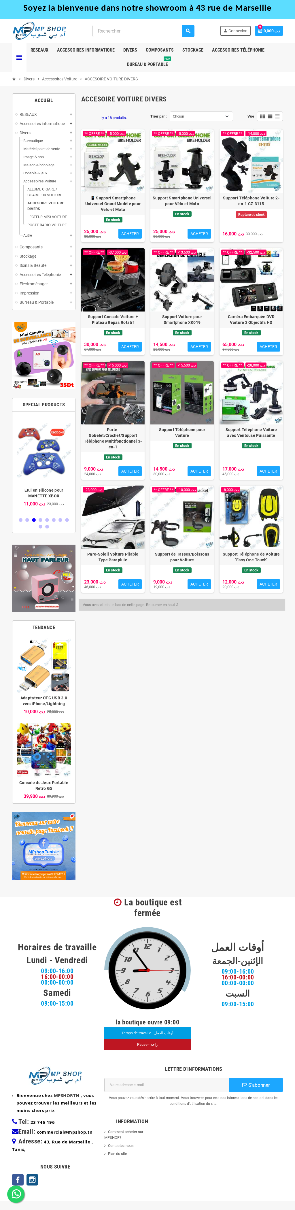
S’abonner (258, 1085)
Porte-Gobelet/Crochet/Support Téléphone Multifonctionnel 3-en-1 (113, 438)
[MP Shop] (39, 30)
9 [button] (40, 526)
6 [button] (54, 520)
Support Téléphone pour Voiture (182, 432)
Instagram (32, 1180)
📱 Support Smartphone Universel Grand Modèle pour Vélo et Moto (113, 204)
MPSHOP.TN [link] (67, 1095)
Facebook (18, 1180)
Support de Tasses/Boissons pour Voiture (182, 557)
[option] (44, 464)
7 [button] (60, 520)
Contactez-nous (121, 1145)
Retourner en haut (161, 605)
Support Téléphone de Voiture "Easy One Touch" (251, 557)
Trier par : (158, 116)
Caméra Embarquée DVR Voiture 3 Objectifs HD (251, 319)
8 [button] (67, 520)
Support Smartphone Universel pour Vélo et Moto (182, 201)
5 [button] (47, 520)
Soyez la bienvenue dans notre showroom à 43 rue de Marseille (147, 8)
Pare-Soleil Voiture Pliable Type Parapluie (113, 557)
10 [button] (47, 526)
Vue (250, 116)
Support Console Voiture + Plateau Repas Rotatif (113, 319)
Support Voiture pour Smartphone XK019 (182, 319)
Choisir (178, 116)
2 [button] (27, 520)
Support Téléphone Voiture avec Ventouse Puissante (251, 432)
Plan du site (117, 1154)
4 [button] (40, 520)
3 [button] (34, 520)
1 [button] (20, 520)
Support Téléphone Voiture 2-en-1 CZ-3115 (251, 201)
